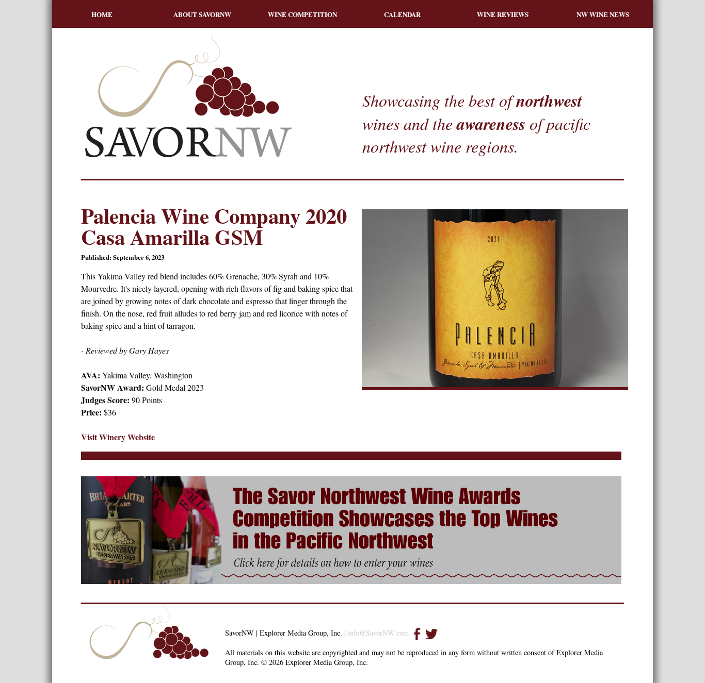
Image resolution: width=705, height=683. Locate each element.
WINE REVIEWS (502, 14)
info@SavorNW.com (378, 633)
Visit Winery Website (118, 437)
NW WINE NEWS (602, 14)
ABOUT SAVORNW (202, 14)
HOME (102, 14)
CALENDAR (402, 14)
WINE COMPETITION (302, 14)
